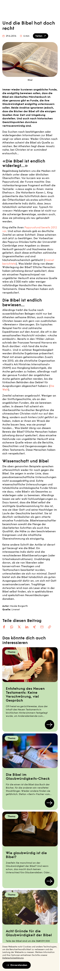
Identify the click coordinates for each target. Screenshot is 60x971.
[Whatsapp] (11, 627)
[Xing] (34, 627)
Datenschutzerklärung (13, 958)
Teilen (38, 35)
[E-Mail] (42, 627)
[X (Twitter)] (19, 627)
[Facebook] (4, 627)
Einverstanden (18, 965)
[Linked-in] (27, 627)
